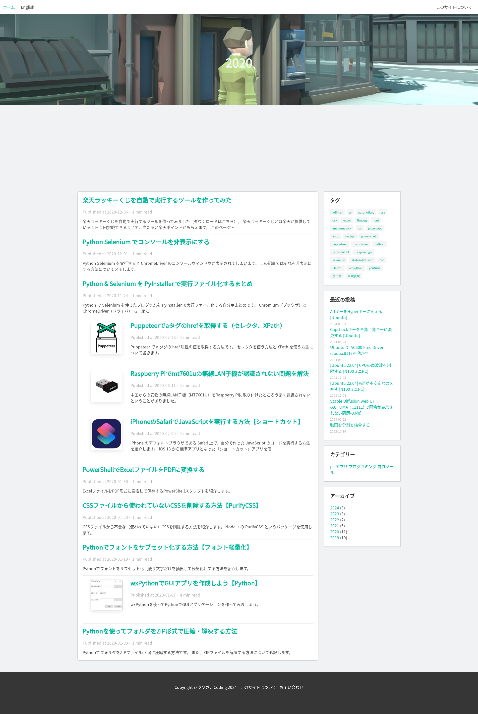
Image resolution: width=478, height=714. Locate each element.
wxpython (355, 268)
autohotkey (366, 212)
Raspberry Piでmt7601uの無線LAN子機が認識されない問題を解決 (219, 373)
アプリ (342, 466)
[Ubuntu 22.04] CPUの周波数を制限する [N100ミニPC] (360, 368)
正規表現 (354, 276)
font (376, 220)
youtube (374, 268)
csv (334, 220)
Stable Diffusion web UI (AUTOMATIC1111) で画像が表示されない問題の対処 (361, 407)
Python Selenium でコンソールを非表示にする (146, 241)
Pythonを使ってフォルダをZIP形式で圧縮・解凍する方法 (160, 630)
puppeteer (339, 244)
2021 (334, 526)
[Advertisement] (239, 142)
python (379, 244)
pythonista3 (340, 252)
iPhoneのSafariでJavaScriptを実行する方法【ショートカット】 (217, 421)
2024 (334, 508)
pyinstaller (361, 244)
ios (360, 228)
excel (347, 220)
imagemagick (341, 228)
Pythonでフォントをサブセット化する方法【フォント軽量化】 (167, 547)
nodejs (350, 236)
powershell (368, 236)
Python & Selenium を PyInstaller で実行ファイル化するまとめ (168, 283)
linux (335, 236)
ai (350, 212)
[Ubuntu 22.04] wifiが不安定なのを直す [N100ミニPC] (361, 386)
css (383, 212)
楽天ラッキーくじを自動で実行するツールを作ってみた (157, 199)
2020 (334, 532)
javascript (375, 228)
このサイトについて (454, 7)
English (27, 7)
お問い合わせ (291, 687)
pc (332, 466)
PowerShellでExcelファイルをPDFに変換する (144, 469)
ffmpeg (362, 220)
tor (382, 260)
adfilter (337, 212)
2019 (334, 538)
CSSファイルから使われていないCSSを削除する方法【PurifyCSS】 (172, 505)
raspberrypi (364, 252)
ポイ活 (336, 276)
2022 (334, 520)
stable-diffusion (362, 260)
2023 (334, 514)
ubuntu (337, 268)
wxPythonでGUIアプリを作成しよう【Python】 (195, 582)
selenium (338, 260)
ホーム (9, 7)
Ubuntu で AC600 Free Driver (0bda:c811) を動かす (356, 350)
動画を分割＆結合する (350, 425)
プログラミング (362, 466)
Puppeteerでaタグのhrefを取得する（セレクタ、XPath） (208, 325)
